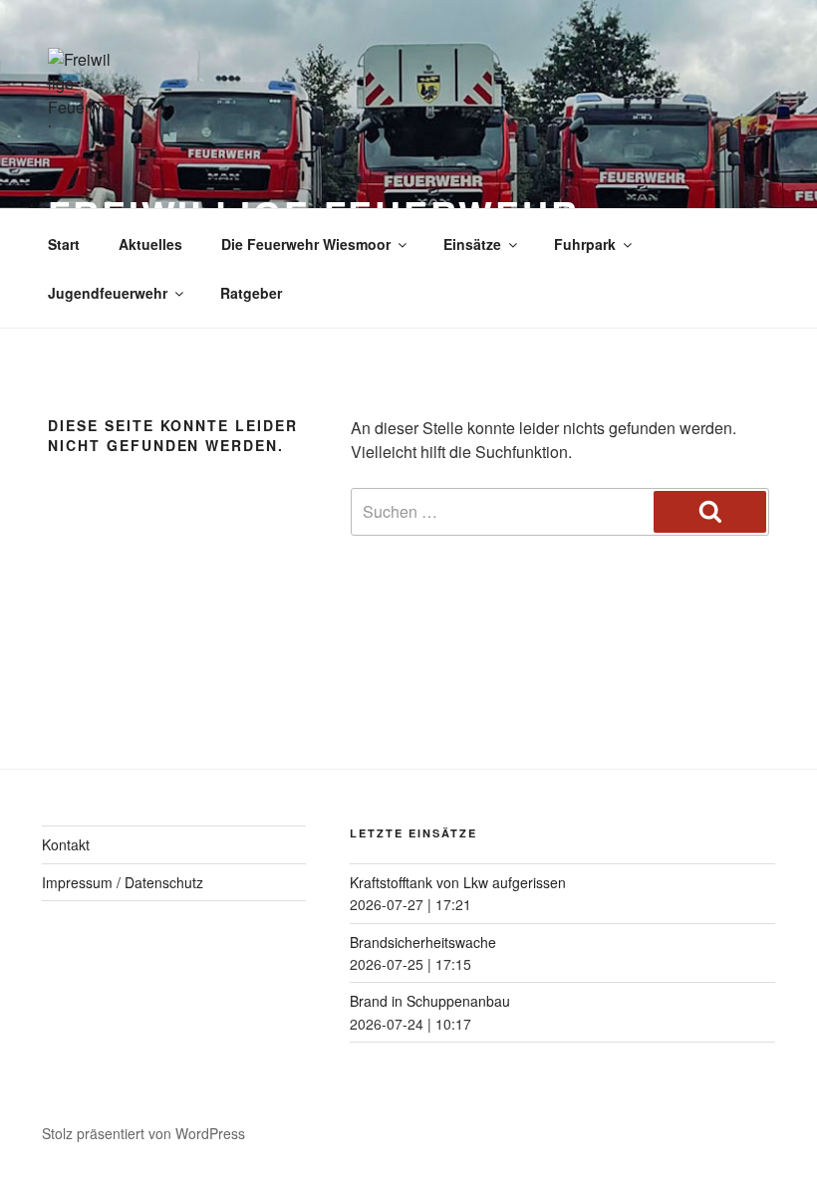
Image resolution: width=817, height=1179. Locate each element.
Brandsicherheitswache (423, 942)
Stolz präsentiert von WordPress (143, 1133)
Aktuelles (150, 244)
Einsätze (472, 244)
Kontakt (66, 844)
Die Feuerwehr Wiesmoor (306, 244)
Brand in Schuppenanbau (430, 1001)
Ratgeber (251, 293)
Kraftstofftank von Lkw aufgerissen (458, 882)
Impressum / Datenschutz (122, 882)
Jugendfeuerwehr (107, 293)
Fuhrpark (585, 244)
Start (64, 244)
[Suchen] (710, 512)
